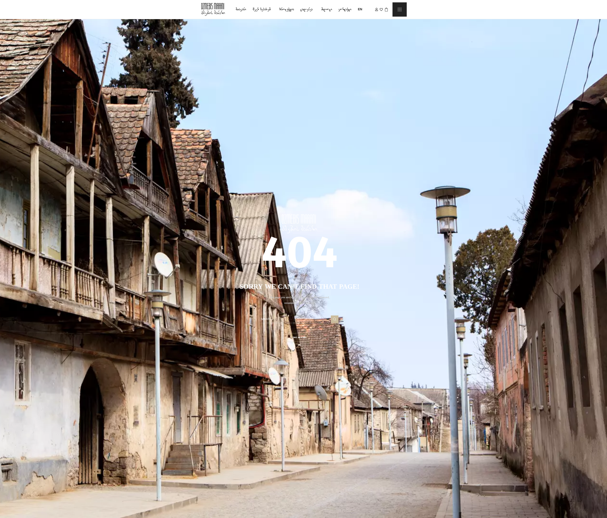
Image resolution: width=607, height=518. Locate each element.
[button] (386, 9)
